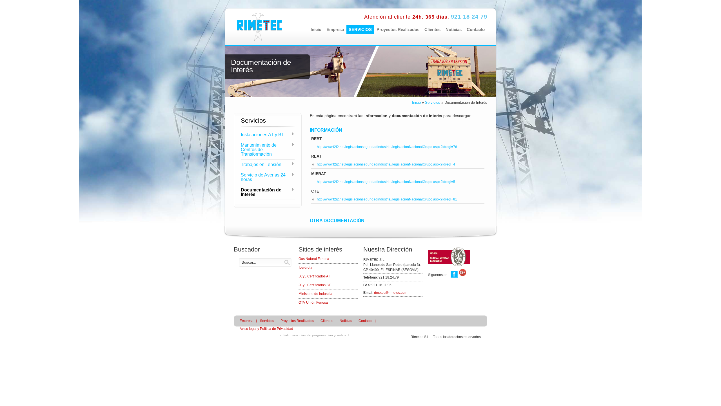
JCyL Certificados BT (315, 285)
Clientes (432, 29)
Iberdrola (305, 268)
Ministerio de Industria (315, 294)
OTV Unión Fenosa (313, 302)
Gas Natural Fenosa (314, 259)
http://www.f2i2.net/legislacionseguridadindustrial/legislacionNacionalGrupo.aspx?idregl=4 (386, 164)
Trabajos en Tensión (261, 164)
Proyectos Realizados (398, 29)
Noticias (454, 29)
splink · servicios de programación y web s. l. (315, 335)
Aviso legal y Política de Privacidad (266, 329)
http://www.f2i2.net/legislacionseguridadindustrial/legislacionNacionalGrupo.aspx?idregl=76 (387, 147)
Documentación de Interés (261, 192)
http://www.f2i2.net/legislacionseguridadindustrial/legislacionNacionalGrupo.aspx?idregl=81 (387, 199)
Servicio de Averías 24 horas (263, 177)
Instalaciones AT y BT (262, 135)
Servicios (360, 29)
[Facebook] (453, 275)
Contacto (476, 29)
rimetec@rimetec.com (390, 293)
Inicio (316, 29)
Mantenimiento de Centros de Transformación (259, 149)
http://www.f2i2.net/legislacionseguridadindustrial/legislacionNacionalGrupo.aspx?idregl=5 (386, 182)
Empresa (335, 29)
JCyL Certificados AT (314, 276)
